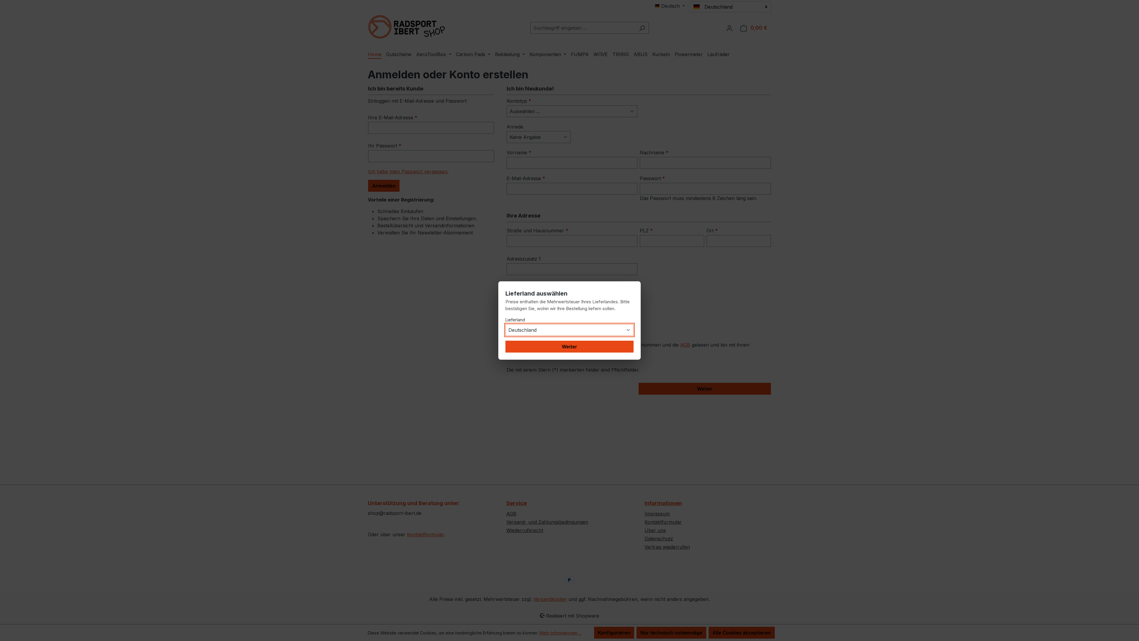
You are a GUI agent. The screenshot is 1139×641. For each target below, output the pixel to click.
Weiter (569, 347)
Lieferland (515, 319)
